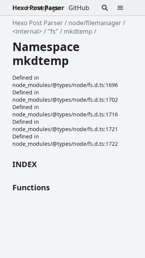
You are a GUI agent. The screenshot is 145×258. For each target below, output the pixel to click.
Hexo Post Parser (38, 7)
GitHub (78, 7)
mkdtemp (78, 31)
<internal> (27, 31)
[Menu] (125, 7)
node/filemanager (94, 23)
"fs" (53, 31)
